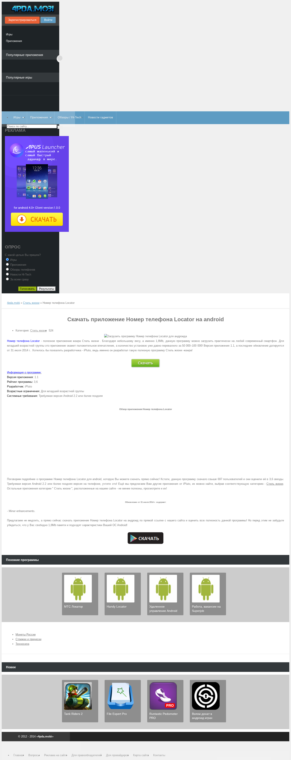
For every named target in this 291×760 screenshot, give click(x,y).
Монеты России (26, 634)
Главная (18, 755)
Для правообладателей (87, 755)
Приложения (14, 41)
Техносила (22, 643)
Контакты (159, 755)
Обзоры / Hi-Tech (69, 117)
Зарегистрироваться (22, 20)
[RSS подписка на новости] (8, 299)
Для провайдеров (117, 755)
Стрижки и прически (28, 639)
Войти (48, 20)
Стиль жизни (38, 330)
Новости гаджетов (100, 117)
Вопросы (34, 755)
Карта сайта (141, 755)
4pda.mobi (30, 9)
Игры (9, 34)
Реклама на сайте (55, 755)
